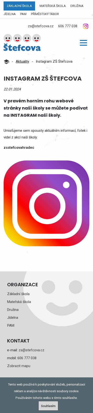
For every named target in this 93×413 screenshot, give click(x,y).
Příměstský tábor (45, 14)
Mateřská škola (53, 6)
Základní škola (19, 6)
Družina (76, 6)
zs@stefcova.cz (41, 26)
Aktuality (22, 61)
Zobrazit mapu (18, 366)
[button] (83, 43)
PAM (23, 14)
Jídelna (10, 14)
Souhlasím (48, 406)
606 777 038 (67, 26)
